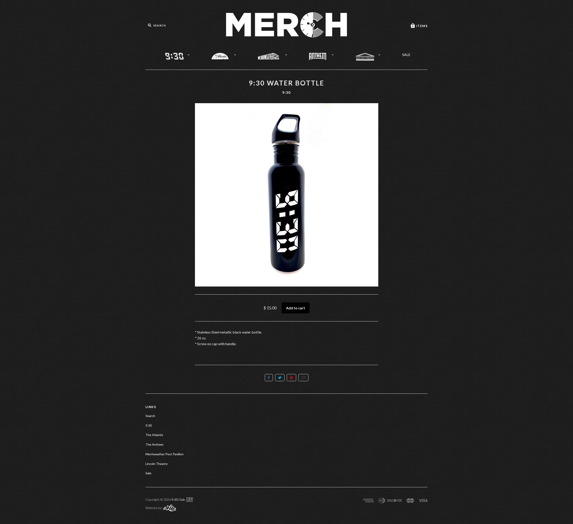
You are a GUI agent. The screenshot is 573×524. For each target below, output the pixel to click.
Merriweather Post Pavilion (274, 53)
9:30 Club (178, 499)
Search (150, 416)
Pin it (291, 377)
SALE (406, 54)
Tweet (279, 377)
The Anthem (323, 53)
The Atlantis (225, 53)
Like (269, 377)
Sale (148, 473)
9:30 (179, 53)
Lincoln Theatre (371, 54)
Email (303, 377)
